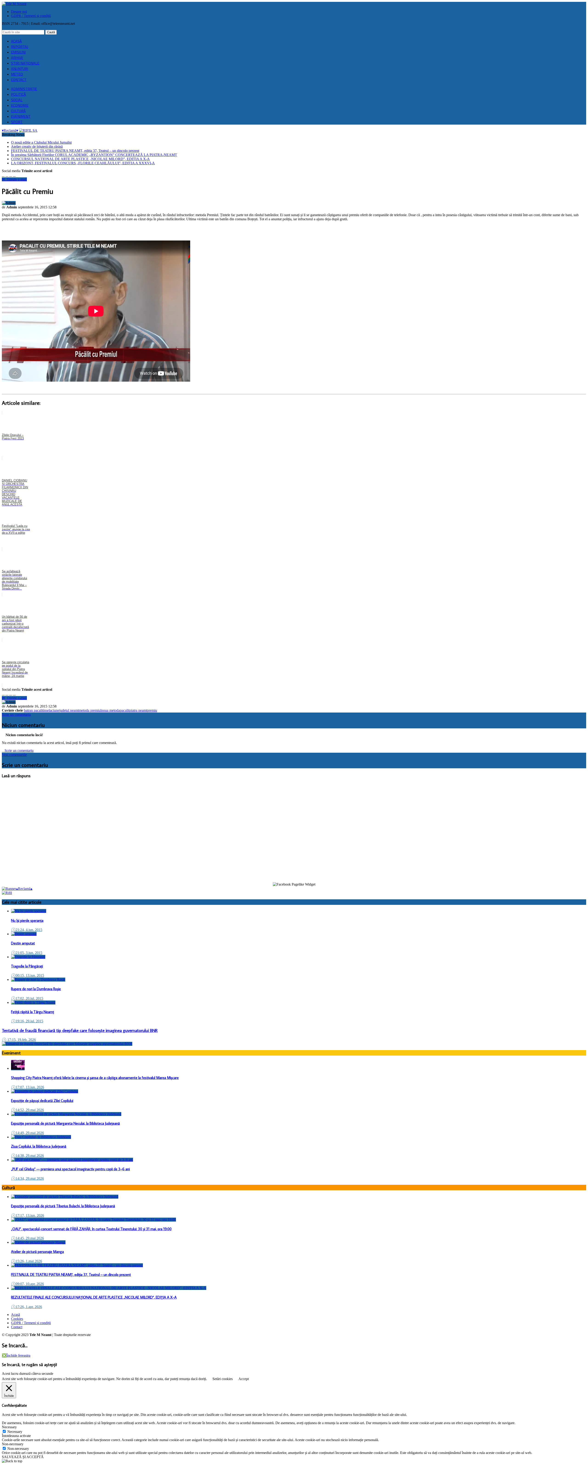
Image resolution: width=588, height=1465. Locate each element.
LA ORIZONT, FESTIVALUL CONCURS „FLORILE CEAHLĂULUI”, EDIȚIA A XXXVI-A (83, 163)
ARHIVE (17, 57)
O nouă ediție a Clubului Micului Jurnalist (41, 142)
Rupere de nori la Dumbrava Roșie (36, 989)
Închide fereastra (16, 1355)
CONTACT (18, 79)
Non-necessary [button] (12, 1444)
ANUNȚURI (19, 68)
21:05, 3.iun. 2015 (26, 953)
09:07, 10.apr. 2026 (27, 1284)
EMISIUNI (18, 52)
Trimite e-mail (14, 179)
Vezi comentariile (14, 755)
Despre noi (19, 12)
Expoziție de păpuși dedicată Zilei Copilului (42, 1100)
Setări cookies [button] (222, 1379)
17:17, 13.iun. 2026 (27, 1215)
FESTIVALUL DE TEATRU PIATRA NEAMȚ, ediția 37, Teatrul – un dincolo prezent (75, 151)
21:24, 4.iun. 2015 (26, 930)
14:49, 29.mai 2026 (27, 1133)
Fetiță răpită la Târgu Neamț (32, 1011)
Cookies (17, 1319)
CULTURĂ (18, 111)
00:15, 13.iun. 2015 (27, 975)
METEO (17, 74)
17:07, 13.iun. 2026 (27, 1087)
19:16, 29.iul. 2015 (27, 1021)
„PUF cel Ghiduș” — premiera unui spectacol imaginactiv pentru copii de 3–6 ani (70, 1169)
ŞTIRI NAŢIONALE (25, 63)
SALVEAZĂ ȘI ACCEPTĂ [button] (23, 1457)
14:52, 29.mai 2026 (27, 1110)
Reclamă (10, 130)
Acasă (15, 1315)
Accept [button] (243, 1379)
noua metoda (110, 710)
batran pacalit (33, 710)
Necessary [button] (9, 1427)
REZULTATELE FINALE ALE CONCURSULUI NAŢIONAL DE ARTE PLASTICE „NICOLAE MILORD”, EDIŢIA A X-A (94, 1297)
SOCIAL (17, 100)
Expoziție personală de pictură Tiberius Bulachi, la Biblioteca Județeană (63, 1206)
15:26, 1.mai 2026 (26, 1261)
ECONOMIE (19, 105)
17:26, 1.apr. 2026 (26, 1307)
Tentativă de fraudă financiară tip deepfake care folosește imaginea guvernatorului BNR (80, 1030)
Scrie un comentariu (16, 714)
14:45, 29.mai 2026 (27, 1238)
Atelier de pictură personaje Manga (37, 1251)
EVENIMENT (21, 116)
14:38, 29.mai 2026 (27, 1155)
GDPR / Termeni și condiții (31, 16)
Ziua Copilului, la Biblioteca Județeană (38, 1146)
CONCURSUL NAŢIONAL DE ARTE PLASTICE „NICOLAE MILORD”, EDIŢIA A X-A (80, 159)
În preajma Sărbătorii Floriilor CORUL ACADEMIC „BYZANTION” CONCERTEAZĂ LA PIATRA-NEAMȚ (94, 155)
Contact (16, 1327)
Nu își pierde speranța (27, 920)
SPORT (17, 122)
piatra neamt (138, 710)
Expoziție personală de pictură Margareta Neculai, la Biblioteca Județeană (65, 1123)
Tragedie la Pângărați (27, 966)
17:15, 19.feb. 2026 (19, 1040)
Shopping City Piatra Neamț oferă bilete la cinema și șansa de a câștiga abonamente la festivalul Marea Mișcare (95, 1077)
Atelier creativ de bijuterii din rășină (37, 146)
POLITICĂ (18, 94)
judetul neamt (69, 710)
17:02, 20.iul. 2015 (27, 998)
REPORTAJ (19, 46)
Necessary (14, 1432)
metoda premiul (90, 710)
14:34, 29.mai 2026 (27, 1178)
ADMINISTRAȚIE (24, 89)
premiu (152, 710)
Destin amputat (23, 943)
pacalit (124, 710)
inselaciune (51, 710)
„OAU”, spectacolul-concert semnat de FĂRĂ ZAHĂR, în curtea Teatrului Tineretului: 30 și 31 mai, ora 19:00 (91, 1229)
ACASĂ (16, 41)
